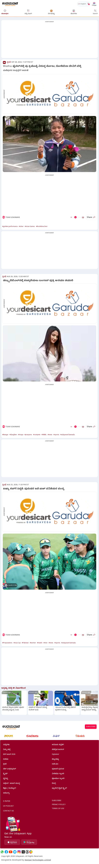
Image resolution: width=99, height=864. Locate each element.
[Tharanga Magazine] (8, 736)
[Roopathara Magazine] (32, 736)
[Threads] (27, 852)
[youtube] (10, 852)
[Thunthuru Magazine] (80, 736)
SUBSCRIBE (90, 727)
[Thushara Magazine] (56, 736)
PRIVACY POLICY (58, 805)
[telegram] (15, 852)
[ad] (50, 94)
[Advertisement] (49, 40)
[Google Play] (29, 842)
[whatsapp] (2, 852)
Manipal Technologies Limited (38, 860)
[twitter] (23, 852)
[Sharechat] (31, 852)
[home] (10, 3)
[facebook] (6, 852)
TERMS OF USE (58, 809)
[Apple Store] (12, 842)
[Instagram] (19, 852)
